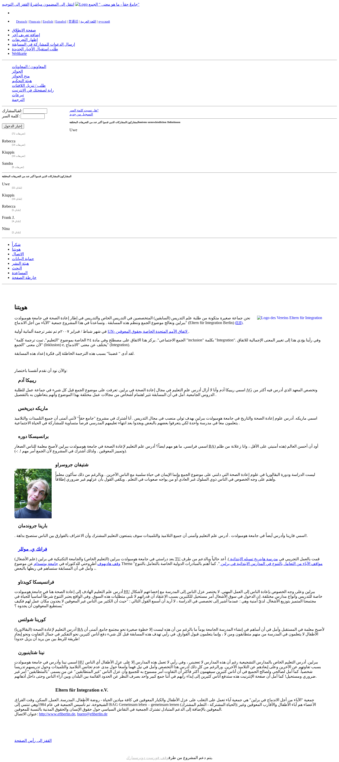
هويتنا (16, 249)
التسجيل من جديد (81, 114)
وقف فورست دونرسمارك (147, 758)
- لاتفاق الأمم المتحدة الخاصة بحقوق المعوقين (148, 331)
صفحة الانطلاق (24, 30)
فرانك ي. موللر (32, 549)
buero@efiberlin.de (92, 714)
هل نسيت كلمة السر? (84, 110)
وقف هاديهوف (108, 564)
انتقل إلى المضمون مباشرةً (52, 4)
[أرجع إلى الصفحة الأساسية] (107, 4)
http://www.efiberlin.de (57, 714)
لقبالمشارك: (12, 111)
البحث (17, 268)
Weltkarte (19, 53)
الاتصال (18, 254)
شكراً (16, 244)
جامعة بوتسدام (45, 564)
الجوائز (17, 71)
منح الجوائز (21, 76)
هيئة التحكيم (22, 81)
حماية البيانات (23, 259)
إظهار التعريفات (25, 39)
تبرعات (18, 95)
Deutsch (21, 21)
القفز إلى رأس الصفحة (33, 740)
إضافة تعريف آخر (26, 35)
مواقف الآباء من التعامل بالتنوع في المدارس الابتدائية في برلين (271, 564)
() (238, 323)
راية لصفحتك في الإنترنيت (33, 90)
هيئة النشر (20, 263)
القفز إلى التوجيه (15, 4)
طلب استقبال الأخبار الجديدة (35, 49)
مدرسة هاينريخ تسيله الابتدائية (253, 559)
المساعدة (20, 273)
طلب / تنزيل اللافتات (29, 85)
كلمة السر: (11, 116)
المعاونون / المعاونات (29, 67)
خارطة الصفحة (24, 277)
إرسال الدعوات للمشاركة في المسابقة (43, 44)
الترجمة (18, 100)
